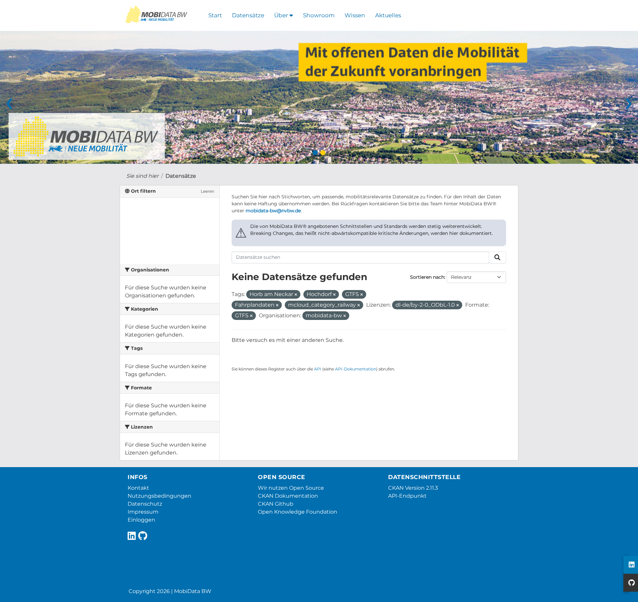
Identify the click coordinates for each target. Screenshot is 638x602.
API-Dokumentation (355, 368)
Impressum (143, 512)
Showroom (319, 15)
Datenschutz (145, 504)
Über (281, 15)
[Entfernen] (295, 294)
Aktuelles (388, 15)
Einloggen (141, 520)
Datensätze (248, 15)
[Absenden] (497, 257)
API (317, 368)
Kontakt (138, 488)
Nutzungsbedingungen (159, 496)
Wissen (355, 15)
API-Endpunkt (407, 496)
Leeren (207, 191)
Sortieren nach (427, 277)
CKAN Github (275, 504)
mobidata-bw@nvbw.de (273, 211)
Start (215, 15)
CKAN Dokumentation (288, 496)
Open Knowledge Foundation (297, 512)
